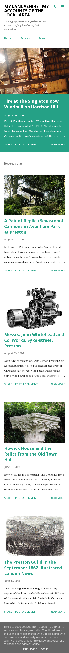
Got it (45, 649)
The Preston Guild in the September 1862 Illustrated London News (33, 567)
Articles (25, 38)
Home (8, 38)
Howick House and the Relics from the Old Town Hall (31, 453)
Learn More (29, 649)
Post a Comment (26, 144)
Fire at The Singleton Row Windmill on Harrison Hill (31, 104)
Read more (57, 144)
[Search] (54, 6)
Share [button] (8, 144)
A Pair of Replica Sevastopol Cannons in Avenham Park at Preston (33, 226)
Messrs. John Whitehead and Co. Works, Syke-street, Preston (34, 340)
